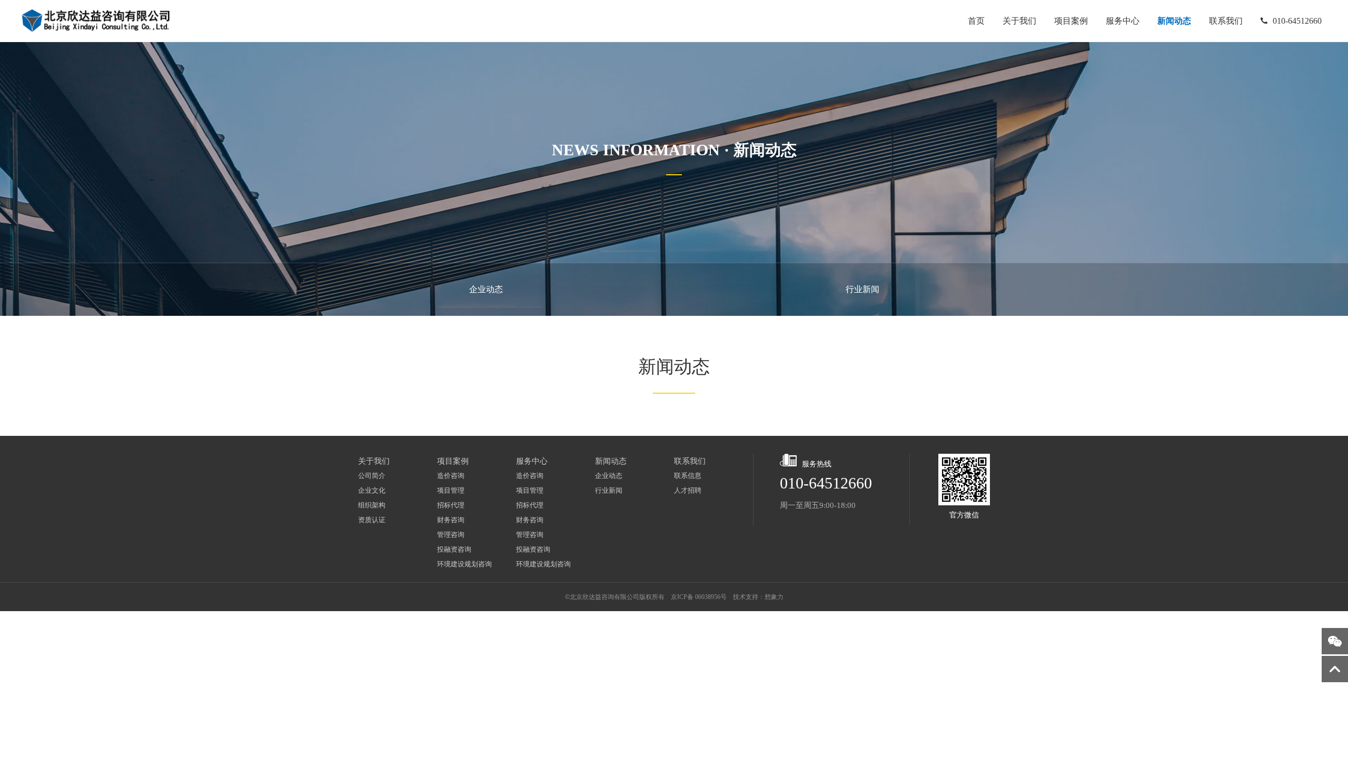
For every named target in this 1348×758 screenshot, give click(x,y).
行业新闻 (862, 289)
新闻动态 (1174, 21)
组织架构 (371, 505)
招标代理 (450, 505)
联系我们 (1226, 21)
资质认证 (371, 520)
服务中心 (1122, 21)
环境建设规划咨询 (464, 564)
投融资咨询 (454, 549)
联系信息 (687, 476)
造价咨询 (450, 476)
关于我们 (1019, 21)
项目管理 (450, 490)
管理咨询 (450, 534)
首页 (976, 21)
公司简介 (371, 476)
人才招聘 (687, 490)
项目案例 (1071, 21)
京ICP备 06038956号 (699, 597)
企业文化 (371, 490)
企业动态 (486, 289)
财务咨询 (450, 520)
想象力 (774, 597)
